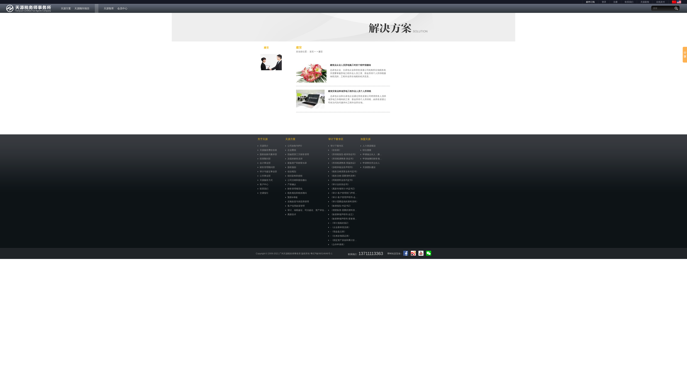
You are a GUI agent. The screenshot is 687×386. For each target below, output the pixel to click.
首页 (312, 51)
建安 (266, 47)
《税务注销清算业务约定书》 (344, 171)
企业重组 (292, 150)
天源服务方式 (266, 180)
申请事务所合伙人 (371, 163)
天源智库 (109, 8)
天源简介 (264, 146)
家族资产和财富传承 (297, 163)
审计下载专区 (336, 146)
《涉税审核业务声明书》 (342, 167)
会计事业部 (265, 163)
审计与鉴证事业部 (268, 171)
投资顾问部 (265, 158)
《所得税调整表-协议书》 (342, 158)
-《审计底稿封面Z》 (340, 223)
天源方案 (66, 8)
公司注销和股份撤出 (297, 180)
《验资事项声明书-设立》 (342, 214)
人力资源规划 (369, 146)
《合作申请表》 (337, 244)
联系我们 (629, 2)
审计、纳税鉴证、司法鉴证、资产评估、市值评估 (307, 210)
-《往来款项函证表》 (340, 236)
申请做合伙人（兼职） (373, 154)
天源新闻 (644, 2)
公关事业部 (265, 176)
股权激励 (292, 167)
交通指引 (264, 193)
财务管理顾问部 (267, 167)
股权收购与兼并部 (268, 154)
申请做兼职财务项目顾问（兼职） (373, 158)
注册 (615, 2)
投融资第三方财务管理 (298, 154)
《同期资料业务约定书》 (342, 180)
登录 (604, 2)
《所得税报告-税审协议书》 (343, 154)
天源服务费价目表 (268, 150)
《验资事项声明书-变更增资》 (344, 218)
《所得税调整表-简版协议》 (343, 163)
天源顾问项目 (81, 8)
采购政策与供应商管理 (298, 201)
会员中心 (122, 8)
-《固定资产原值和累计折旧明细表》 (344, 240)
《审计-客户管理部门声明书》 (344, 193)
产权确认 (292, 184)
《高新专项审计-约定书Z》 (343, 188)
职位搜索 (367, 150)
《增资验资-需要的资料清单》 (344, 210)
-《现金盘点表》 (338, 231)
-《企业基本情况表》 (340, 227)
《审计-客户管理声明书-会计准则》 (344, 197)
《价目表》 (335, 150)
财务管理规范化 (295, 188)
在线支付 (660, 2)
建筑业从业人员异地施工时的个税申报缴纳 (350, 65)
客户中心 (264, 184)
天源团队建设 (369, 167)
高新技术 (292, 214)
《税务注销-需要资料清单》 (343, 176)
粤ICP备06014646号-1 (321, 253)
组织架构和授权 (295, 176)
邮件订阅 (590, 2)
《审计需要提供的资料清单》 (344, 201)
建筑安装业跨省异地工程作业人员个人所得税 (349, 91)
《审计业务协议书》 (340, 184)
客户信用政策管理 (296, 206)
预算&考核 (293, 197)
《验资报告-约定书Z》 (341, 206)
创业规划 (292, 171)
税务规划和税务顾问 (297, 193)
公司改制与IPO (295, 146)
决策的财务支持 (295, 158)
